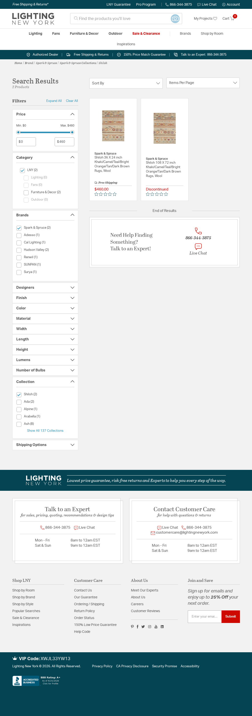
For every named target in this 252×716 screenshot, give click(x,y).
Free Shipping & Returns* (30, 4)
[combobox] (126, 18)
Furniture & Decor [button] (84, 33)
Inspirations (21, 625)
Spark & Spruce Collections (78, 63)
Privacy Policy (102, 666)
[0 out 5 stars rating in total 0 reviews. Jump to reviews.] (106, 194)
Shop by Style (22, 604)
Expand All (54, 101)
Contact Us (83, 590)
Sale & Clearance (25, 618)
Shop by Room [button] (212, 33)
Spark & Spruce (46, 63)
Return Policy (84, 611)
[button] (231, 4)
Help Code (82, 632)
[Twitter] (143, 626)
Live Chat (209, 4)
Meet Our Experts (144, 590)
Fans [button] (56, 33)
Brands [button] (185, 33)
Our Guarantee (85, 597)
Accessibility (190, 666)
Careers (137, 604)
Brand (29, 63)
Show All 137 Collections (45, 430)
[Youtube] (156, 626)
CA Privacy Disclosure (132, 666)
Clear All (72, 101)
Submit (230, 616)
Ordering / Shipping (89, 604)
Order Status (84, 618)
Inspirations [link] (126, 44)
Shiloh (103, 63)
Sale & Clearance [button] (146, 33)
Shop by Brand (23, 597)
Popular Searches (26, 611)
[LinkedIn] (162, 626)
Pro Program (146, 4)
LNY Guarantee (119, 4)
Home (18, 63)
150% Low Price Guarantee (95, 625)
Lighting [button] (35, 33)
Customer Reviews (145, 611)
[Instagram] (150, 626)
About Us (138, 597)
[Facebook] (137, 626)
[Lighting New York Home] (33, 18)
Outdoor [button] (116, 33)
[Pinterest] (132, 626)
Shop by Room (23, 590)
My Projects (203, 18)
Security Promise (164, 666)
